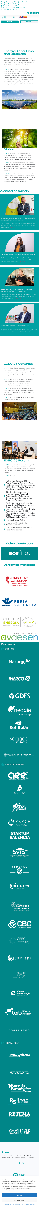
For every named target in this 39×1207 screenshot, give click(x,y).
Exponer (11, 1155)
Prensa (23, 1157)
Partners (18, 1157)
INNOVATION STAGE (8, 1157)
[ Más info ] (12, 227)
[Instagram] (34, 13)
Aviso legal (32, 1204)
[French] (23, 17)
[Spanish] (25, 17)
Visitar (19, 1155)
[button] (13, 17)
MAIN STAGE (28, 1155)
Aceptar (19, 1195)
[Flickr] (37, 13)
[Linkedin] (28, 13)
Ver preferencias (19, 1200)
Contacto (31, 1157)
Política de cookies (9, 1204)
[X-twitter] (31, 13)
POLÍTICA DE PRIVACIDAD (22, 1204)
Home (4, 1155)
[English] (21, 17)
